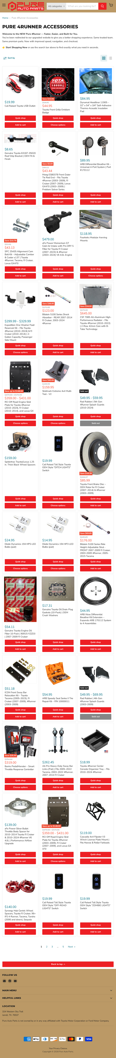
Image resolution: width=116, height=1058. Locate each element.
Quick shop (20, 118)
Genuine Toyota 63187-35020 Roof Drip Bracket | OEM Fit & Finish (20, 156)
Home (5, 18)
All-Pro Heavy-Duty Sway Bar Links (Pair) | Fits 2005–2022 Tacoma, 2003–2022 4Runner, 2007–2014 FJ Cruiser (57, 770)
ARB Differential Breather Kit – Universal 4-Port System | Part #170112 (95, 167)
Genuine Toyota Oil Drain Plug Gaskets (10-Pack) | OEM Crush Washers (57, 612)
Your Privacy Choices (58, 1048)
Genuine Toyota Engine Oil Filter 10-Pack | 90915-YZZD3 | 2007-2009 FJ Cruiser (20, 633)
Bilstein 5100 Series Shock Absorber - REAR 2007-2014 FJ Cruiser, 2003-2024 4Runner (57, 319)
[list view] (110, 58)
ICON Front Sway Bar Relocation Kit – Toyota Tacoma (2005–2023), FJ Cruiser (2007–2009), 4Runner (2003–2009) (20, 698)
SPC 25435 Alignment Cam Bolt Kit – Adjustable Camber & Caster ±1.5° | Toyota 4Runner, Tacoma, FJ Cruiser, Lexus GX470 (19, 257)
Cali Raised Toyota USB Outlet (20, 105)
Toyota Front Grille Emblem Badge (56, 111)
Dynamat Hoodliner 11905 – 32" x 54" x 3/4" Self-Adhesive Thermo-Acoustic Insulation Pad (95, 107)
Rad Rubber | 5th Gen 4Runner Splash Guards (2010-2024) (92, 404)
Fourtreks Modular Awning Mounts (93, 239)
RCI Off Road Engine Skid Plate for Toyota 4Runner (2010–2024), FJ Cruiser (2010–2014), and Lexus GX (19, 406)
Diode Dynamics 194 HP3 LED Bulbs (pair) (57, 545)
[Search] (102, 6)
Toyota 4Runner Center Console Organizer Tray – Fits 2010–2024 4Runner (95, 768)
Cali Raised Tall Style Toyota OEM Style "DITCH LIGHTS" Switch (56, 467)
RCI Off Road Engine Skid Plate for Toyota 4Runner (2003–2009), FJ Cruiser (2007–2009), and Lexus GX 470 (56, 842)
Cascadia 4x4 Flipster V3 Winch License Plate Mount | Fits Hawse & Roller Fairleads (95, 839)
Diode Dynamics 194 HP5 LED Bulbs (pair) (20, 545)
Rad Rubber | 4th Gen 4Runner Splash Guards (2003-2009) (92, 701)
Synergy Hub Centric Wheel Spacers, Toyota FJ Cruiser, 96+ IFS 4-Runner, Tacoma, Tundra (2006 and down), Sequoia (20, 915)
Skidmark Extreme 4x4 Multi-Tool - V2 (57, 393)
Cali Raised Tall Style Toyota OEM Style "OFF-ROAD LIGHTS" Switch (56, 905)
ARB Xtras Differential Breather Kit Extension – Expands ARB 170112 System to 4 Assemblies (95, 619)
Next (70, 946)
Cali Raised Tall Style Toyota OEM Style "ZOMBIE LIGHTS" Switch (95, 905)
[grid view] (103, 58)
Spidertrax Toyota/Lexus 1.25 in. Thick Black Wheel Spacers (20, 463)
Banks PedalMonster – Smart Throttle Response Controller (19, 768)
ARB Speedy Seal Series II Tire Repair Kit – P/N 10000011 (57, 700)
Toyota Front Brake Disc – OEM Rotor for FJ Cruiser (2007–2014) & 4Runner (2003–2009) (93, 489)
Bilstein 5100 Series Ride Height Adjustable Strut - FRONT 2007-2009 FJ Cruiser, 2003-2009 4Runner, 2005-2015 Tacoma (95, 550)
